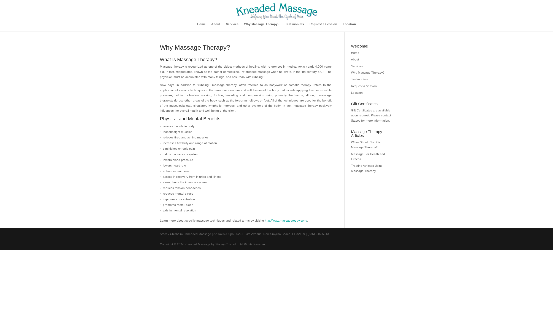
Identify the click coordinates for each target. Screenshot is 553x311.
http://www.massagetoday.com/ (286, 220)
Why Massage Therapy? (262, 24)
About (215, 24)
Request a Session (323, 24)
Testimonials (294, 24)
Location (349, 24)
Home (201, 24)
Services (232, 24)
